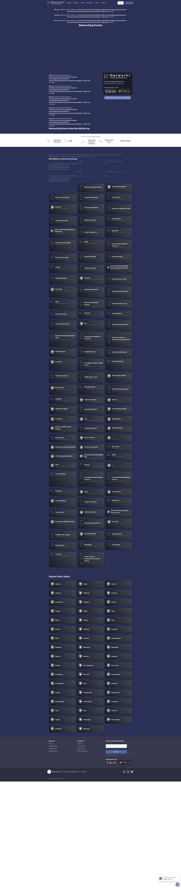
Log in (120, 3)
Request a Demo (74, 771)
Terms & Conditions (82, 751)
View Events (129, 3)
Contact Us (84, 771)
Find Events (66, 771)
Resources (89, 2)
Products (75, 2)
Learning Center (53, 746)
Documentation (53, 748)
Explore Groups (53, 751)
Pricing (82, 2)
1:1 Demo (103, 2)
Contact (97, 2)
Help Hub (79, 743)
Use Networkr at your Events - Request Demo (117, 97)
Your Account (80, 746)
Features (69, 2)
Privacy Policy (81, 748)
